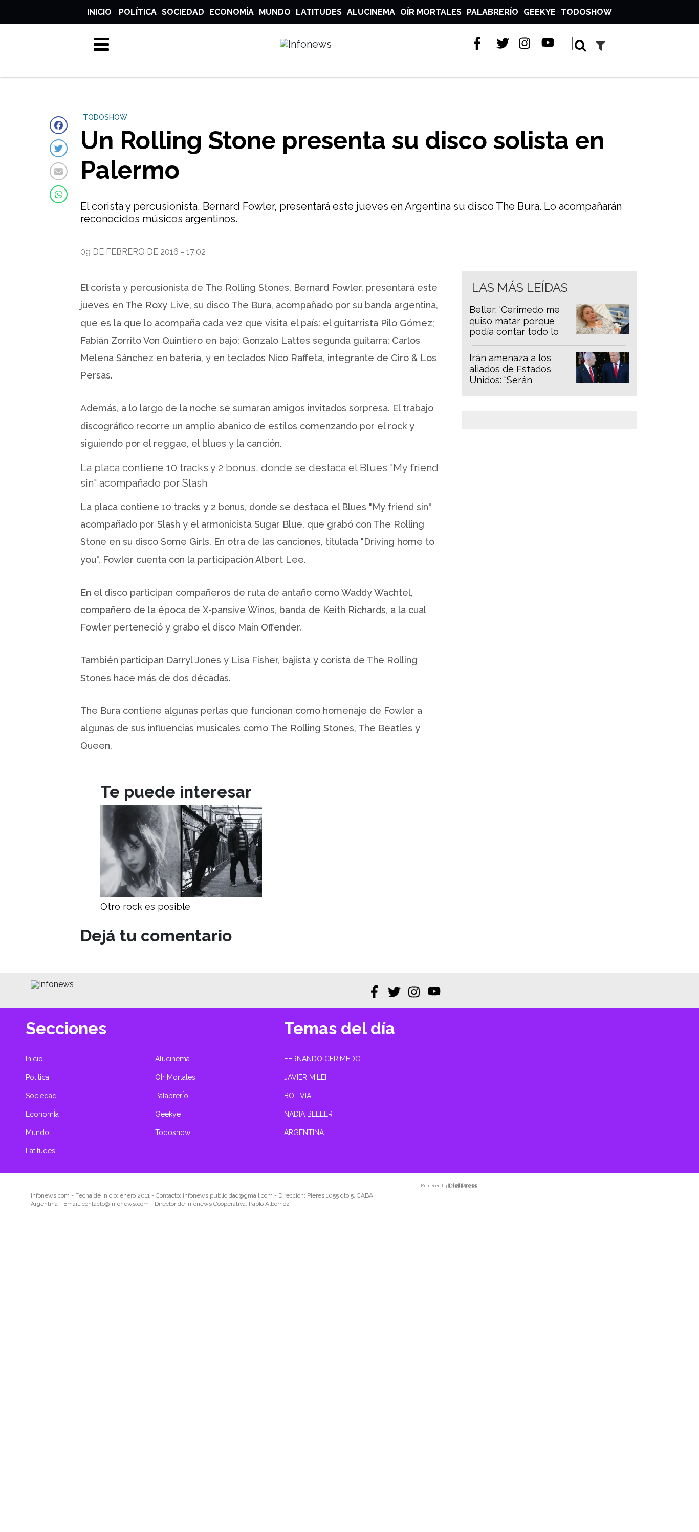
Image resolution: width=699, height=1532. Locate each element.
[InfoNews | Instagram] (525, 43)
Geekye (539, 12)
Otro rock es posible (145, 906)
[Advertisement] (307, 1376)
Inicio (99, 12)
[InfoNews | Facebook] (480, 43)
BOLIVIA (297, 1096)
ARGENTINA (304, 1132)
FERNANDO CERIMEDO (322, 1059)
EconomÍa (231, 12)
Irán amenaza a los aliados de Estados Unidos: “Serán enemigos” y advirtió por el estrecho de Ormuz (513, 385)
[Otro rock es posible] (181, 894)
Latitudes (319, 12)
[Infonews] (52, 984)
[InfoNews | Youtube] (547, 43)
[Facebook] (59, 125)
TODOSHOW (105, 117)
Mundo (275, 12)
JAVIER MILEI (305, 1077)
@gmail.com (256, 1195)
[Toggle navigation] (101, 44)
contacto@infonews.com (115, 1203)
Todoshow (586, 12)
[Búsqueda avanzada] (600, 45)
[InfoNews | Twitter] (502, 43)
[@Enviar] (59, 171)
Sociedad (183, 12)
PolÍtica (138, 12)
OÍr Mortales (431, 12)
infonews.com (50, 1195)
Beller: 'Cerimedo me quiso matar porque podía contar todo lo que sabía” (514, 326)
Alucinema (371, 12)
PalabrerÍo (492, 12)
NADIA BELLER (308, 1114)
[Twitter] (59, 148)
